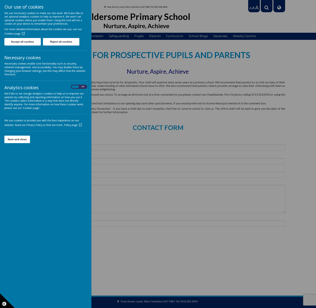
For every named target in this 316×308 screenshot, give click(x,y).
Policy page (71, 125)
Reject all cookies (61, 41)
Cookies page (12, 33)
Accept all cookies (22, 41)
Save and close (17, 139)
